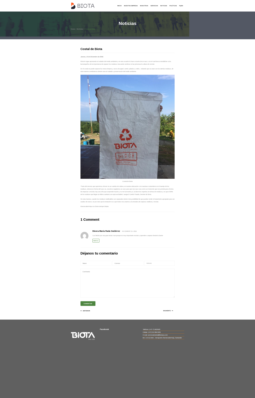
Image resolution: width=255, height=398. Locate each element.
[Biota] (83, 5)
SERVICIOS (154, 5)
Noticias (163, 5)
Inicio (119, 5)
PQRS (181, 5)
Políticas (173, 5)
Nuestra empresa (131, 5)
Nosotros (144, 5)
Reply (95, 240)
